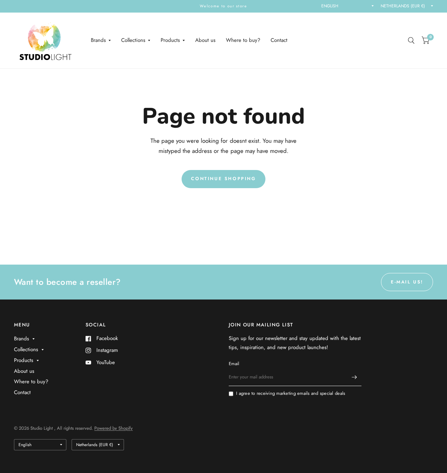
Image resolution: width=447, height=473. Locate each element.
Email (234, 363)
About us (205, 40)
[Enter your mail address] (354, 377)
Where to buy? (243, 40)
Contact (279, 40)
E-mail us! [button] (407, 282)
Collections (133, 40)
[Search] (411, 40)
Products (170, 40)
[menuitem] (101, 40)
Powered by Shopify (113, 428)
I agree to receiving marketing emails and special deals (290, 393)
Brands (98, 40)
